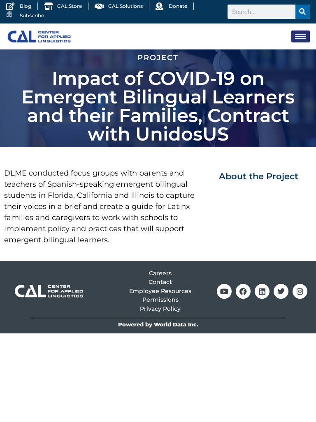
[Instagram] (300, 291)
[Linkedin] (262, 291)
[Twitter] (281, 291)
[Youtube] (224, 291)
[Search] (302, 12)
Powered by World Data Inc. (158, 324)
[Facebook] (243, 291)
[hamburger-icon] (300, 36)
